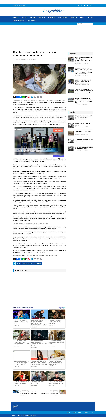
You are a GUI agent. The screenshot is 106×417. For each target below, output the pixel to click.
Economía (51, 17)
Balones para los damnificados (84, 139)
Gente (82, 17)
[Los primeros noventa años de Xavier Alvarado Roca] (71, 117)
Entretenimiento (18, 20)
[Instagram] (90, 5)
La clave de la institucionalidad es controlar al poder (84, 147)
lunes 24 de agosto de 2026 (81, 119)
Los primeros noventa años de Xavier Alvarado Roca (83, 116)
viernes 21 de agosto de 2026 (82, 126)
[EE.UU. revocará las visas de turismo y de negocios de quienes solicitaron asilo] (71, 81)
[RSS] (93, 5)
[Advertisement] (53, 37)
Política (24, 17)
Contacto (86, 412)
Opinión (33, 17)
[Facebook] (78, 5)
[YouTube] (87, 5)
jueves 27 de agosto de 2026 (82, 63)
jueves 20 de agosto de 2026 (82, 141)
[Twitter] (81, 5)
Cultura (90, 17)
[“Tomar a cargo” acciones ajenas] (71, 125)
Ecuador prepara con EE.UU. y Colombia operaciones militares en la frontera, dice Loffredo (83, 60)
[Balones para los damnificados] (71, 141)
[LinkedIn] (84, 5)
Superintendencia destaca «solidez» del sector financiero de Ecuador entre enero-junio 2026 (84, 100)
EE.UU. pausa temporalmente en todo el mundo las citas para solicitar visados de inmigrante (84, 90)
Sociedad (74, 17)
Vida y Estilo (32, 20)
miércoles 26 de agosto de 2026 (82, 84)
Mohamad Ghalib (27, 263)
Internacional (63, 17)
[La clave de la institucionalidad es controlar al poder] (71, 148)
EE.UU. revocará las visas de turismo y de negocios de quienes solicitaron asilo (83, 81)
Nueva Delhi (38, 263)
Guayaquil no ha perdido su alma (83, 132)
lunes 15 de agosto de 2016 (21, 59)
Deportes (42, 17)
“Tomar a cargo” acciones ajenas (82, 124)
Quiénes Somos (77, 412)
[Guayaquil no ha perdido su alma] (71, 133)
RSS (92, 412)
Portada (15, 17)
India (18, 263)
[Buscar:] (85, 23)
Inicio (68, 412)
